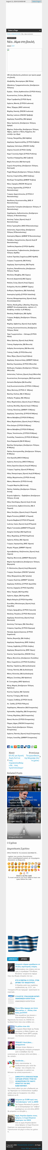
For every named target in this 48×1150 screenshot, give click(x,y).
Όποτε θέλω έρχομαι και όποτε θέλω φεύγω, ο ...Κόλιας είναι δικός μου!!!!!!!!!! (26, 1010)
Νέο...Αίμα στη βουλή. (21, 42)
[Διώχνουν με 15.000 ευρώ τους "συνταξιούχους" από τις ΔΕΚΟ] (11, 1106)
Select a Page (13, 30)
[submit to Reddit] (32, 746)
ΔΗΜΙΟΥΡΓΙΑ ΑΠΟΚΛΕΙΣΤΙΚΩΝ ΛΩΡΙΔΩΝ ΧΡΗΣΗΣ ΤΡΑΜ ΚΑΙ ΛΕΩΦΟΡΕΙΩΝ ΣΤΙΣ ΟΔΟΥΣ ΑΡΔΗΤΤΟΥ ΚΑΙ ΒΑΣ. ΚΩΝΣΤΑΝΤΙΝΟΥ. (26, 1081)
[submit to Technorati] (35, 746)
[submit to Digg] (22, 746)
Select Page (36, 1)
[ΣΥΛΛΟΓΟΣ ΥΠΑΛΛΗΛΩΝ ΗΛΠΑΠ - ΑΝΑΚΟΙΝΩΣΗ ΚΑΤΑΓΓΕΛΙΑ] (11, 1003)
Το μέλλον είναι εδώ (22, 1026)
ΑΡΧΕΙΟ (24, 959)
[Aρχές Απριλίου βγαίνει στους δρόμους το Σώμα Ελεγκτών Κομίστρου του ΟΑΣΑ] (11, 1122)
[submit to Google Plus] (15, 746)
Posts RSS (25, 1148)
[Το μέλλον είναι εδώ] (11, 1033)
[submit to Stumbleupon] (18, 746)
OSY (13, 46)
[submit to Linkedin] (28, 746)
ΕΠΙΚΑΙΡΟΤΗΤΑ (12, 38)
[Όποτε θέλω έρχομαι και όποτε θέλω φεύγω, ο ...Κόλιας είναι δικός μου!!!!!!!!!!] (11, 1015)
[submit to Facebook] (8, 746)
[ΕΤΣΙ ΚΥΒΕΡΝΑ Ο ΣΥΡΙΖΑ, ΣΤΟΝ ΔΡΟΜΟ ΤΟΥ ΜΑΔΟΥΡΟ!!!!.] (11, 986)
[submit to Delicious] (25, 746)
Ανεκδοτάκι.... (20, 1061)
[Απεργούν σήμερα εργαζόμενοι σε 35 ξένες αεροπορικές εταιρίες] (11, 971)
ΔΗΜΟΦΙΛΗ (13, 959)
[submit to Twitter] (11, 746)
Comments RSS (36, 1148)
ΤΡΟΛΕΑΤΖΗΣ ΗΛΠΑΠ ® (25, 1145)
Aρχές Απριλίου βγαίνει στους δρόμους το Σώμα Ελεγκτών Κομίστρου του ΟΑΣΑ (26, 1118)
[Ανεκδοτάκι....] (11, 1067)
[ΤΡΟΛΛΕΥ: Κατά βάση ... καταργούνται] (11, 1049)
